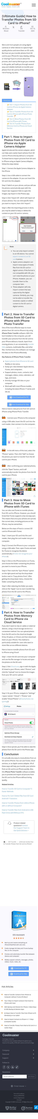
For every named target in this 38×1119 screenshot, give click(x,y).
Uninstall (19, 1100)
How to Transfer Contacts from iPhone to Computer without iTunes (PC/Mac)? (17, 996)
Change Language (19, 1086)
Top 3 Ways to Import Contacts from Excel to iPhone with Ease (18, 1002)
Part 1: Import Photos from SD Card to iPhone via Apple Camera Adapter (19, 107)
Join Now (31, 1076)
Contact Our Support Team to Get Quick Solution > (21, 827)
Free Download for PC (20, 397)
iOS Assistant (19, 935)
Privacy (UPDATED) (19, 1095)
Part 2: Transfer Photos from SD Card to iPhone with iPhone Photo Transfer (20, 114)
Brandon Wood (6, 30)
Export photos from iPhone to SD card (19, 361)
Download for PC (20, 968)
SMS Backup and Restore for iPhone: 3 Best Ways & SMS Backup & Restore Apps (20, 1008)
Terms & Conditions (19, 1093)
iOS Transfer (21, 30)
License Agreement (19, 1098)
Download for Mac (20, 974)
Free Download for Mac (20, 404)
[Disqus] (20, 877)
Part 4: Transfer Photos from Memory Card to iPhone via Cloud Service (19, 126)
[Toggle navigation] (34, 5)
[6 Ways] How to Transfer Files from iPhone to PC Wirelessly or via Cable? (20, 1014)
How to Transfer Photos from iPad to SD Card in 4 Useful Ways (20, 1026)
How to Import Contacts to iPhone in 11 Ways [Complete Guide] (19, 1020)
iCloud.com (15, 666)
